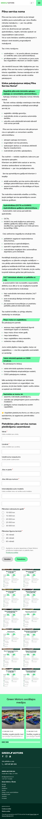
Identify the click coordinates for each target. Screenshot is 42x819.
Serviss (4, 790)
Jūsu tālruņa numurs (10, 479)
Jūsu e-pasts (7, 470)
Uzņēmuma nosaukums (11, 457)
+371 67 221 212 (10, 764)
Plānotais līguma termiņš (12, 531)
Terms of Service (6, 816)
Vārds (4, 432)
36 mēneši (10, 535)
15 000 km (10, 516)
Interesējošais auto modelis (13, 489)
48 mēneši (10, 538)
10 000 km (10, 512)
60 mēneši (10, 541)
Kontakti (4, 798)
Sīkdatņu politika (6, 811)
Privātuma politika (12, 553)
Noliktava (4, 788)
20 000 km (10, 519)
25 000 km (10, 522)
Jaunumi (4, 796)
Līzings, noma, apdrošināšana (10, 792)
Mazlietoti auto (6, 794)
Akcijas (4, 786)
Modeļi (4, 784)
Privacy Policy (33, 814)
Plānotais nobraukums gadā (13, 509)
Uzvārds (5, 444)
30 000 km (10, 526)
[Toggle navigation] (39, 3)
